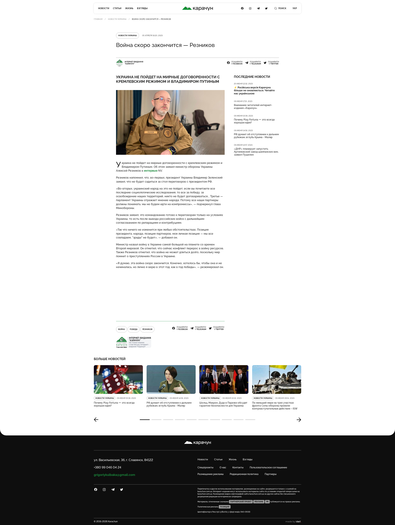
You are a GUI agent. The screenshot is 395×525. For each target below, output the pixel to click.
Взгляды (142, 8)
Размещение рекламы (211, 474)
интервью (151, 170)
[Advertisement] (170, 293)
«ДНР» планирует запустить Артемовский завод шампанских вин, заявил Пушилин (256, 151)
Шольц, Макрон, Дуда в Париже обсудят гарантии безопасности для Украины (223, 404)
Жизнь (129, 8)
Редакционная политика (244, 474)
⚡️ (254, 90)
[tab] (145, 419)
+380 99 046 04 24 (107, 467)
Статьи (117, 8)
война (121, 329)
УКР (295, 8)
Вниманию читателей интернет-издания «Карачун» (253, 107)
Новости (103, 8)
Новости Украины (117, 19)
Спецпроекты (205, 467)
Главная (98, 19)
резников (147, 329)
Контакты (237, 467)
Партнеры (270, 474)
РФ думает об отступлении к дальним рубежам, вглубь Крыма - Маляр (256, 136)
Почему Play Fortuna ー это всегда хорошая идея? (254, 121)
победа (133, 329)
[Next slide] (297, 419)
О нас (223, 467)
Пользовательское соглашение (268, 467)
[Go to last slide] (97, 419)
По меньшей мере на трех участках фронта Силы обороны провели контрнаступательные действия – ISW (274, 405)
